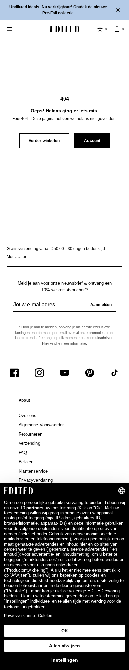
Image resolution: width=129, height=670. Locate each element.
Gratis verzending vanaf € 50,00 (35, 248)
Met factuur (16, 256)
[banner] (64, 10)
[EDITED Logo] (64, 29)
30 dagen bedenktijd (86, 248)
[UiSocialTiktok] (115, 373)
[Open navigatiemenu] (10, 29)
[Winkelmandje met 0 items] (117, 29)
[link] (24, 401)
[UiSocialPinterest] (89, 373)
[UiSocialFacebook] (14, 373)
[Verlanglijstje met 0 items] (100, 29)
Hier (45, 343)
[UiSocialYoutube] (64, 373)
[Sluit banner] (118, 10)
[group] (64, 307)
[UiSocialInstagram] (39, 373)
